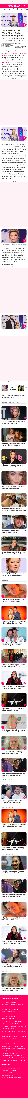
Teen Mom (14, 53)
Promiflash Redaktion (17, 38)
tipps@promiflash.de (11, 397)
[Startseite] (14, 6)
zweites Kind (5, 62)
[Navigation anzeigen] (2, 5)
